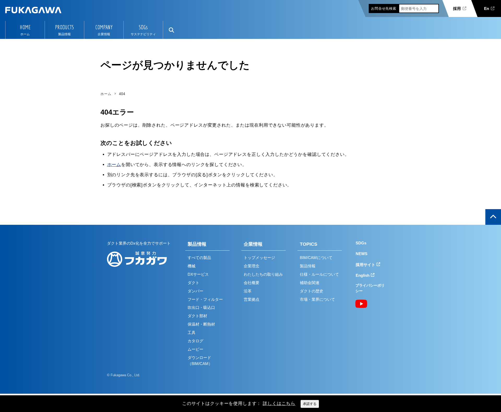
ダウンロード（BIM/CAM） (200, 360)
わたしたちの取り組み (263, 274)
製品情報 (197, 244)
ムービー (195, 349)
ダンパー (195, 291)
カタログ (195, 341)
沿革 (248, 291)
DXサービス (198, 274)
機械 (191, 266)
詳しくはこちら (279, 403)
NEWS (361, 253)
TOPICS (308, 244)
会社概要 (251, 282)
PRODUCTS (64, 27)
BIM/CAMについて (316, 257)
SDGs (143, 27)
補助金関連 (309, 282)
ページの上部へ (493, 217)
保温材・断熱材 (201, 324)
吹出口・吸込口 (201, 307)
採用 (457, 8)
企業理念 (251, 266)
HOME (25, 27)
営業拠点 (251, 299)
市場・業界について (317, 299)
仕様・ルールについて (319, 274)
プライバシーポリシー (370, 288)
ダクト (193, 282)
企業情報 (253, 244)
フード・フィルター (205, 299)
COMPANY (103, 27)
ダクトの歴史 (311, 291)
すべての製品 (199, 257)
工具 (191, 332)
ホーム (114, 164)
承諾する (310, 404)
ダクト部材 (197, 316)
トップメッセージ (259, 257)
